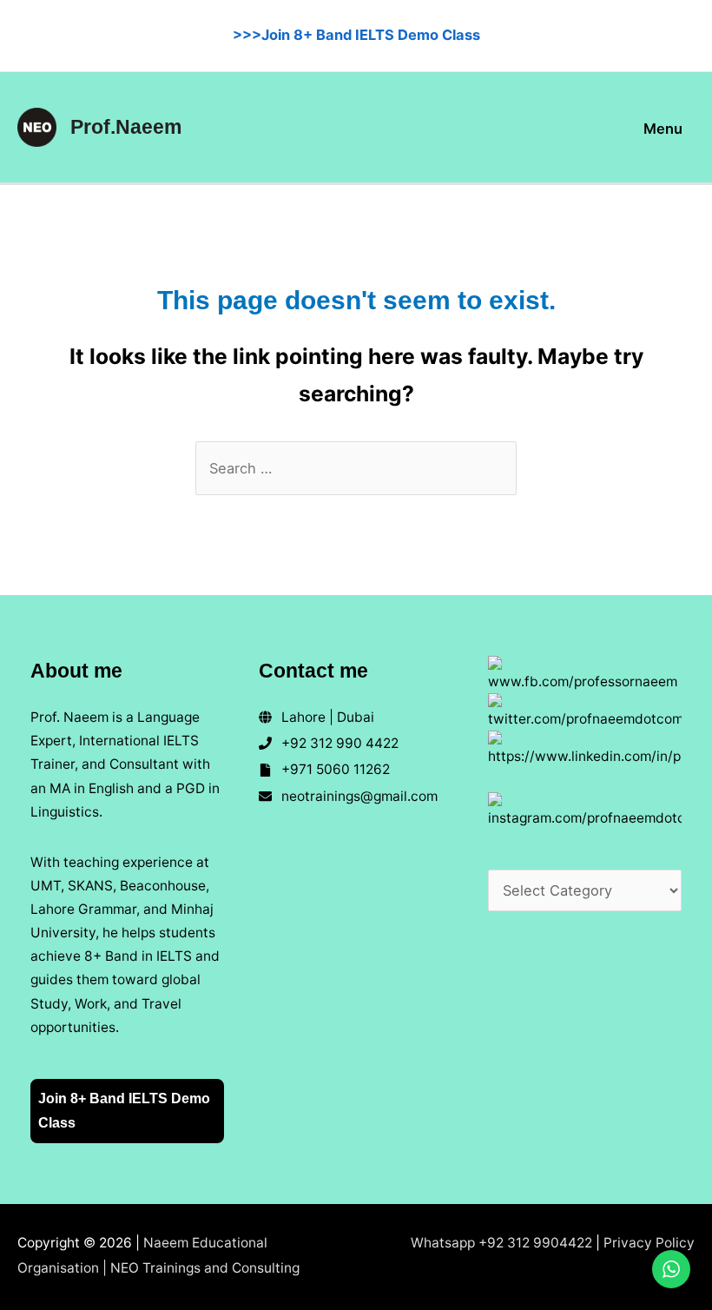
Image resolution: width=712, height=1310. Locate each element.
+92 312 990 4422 (340, 743)
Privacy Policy (649, 1242)
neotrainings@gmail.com (359, 796)
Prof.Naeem (125, 127)
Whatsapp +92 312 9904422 (501, 1242)
